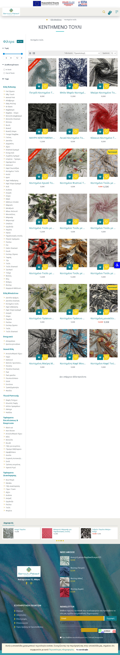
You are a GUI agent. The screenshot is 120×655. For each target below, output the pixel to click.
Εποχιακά (8, 336)
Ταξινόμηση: (68, 53)
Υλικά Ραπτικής (11, 395)
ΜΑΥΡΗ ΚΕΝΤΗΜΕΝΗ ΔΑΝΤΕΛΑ (42, 137)
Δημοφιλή (8, 523)
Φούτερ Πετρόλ (78, 568)
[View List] (34, 53)
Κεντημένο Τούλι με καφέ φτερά (73, 273)
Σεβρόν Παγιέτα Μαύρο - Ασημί (63, 530)
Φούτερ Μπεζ (77, 578)
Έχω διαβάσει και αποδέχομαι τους (82, 637)
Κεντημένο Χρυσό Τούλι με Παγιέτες (42, 183)
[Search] (104, 12)
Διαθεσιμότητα (12, 64)
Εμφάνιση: (106, 53)
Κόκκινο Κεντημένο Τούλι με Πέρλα (103, 137)
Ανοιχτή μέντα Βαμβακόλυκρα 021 (86, 557)
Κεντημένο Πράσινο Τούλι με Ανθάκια (73, 318)
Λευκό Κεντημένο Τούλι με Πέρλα (73, 137)
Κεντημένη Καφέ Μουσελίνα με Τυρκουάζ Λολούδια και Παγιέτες (73, 363)
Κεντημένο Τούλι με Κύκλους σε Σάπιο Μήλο (103, 228)
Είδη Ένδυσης (9, 87)
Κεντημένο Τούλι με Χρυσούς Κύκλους (103, 183)
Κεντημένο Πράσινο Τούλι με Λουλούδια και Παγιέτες (42, 318)
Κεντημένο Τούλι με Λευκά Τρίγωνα (73, 228)
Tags (7, 79)
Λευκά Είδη (8, 349)
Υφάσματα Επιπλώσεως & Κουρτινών (10, 420)
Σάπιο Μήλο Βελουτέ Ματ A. (103, 529)
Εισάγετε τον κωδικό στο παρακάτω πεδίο (69, 631)
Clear (20, 41)
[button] (56, 540)
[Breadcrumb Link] (47, 20)
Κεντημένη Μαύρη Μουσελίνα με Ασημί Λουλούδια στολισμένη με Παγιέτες (42, 363)
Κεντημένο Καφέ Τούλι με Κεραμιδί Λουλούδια (103, 363)
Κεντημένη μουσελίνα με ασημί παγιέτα (103, 318)
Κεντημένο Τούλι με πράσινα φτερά (42, 228)
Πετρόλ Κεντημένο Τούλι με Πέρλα (42, 92)
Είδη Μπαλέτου (56, 20)
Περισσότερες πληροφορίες (61, 649)
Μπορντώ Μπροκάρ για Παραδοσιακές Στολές (24, 530)
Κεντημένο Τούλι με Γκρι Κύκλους (103, 273)
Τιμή (7, 48)
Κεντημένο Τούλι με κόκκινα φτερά (42, 273)
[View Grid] (30, 53)
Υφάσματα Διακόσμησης (9, 474)
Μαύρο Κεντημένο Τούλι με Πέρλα (103, 92)
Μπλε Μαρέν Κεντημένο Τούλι (73, 92)
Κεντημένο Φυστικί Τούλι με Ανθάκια (73, 183)
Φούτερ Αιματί (77, 589)
